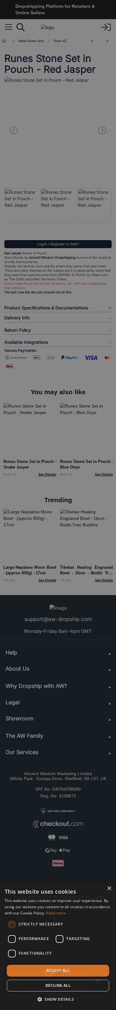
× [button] (109, 888)
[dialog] (58, 946)
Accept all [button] (58, 970)
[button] (58, 999)
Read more (56, 913)
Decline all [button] (58, 985)
